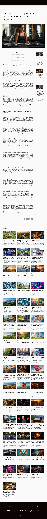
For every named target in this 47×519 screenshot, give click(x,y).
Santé (16, 510)
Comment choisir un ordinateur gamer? (36, 475)
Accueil (3, 7)
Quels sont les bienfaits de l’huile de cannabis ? (40, 76)
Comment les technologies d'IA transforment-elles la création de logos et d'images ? (37, 359)
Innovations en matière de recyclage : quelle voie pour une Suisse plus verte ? (23, 259)
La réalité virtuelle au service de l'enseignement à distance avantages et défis (23, 309)
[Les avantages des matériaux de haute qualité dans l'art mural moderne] (9, 368)
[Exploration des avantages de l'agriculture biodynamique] (9, 335)
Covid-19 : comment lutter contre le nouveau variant (37, 441)
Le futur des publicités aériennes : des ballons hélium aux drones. (36, 376)
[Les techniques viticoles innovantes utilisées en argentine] (9, 385)
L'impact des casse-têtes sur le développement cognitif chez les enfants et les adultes (23, 376)
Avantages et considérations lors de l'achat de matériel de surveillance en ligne (8, 359)
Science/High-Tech (8, 7)
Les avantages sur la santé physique (17, 58)
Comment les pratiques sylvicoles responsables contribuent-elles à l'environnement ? (22, 242)
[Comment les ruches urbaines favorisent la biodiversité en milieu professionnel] (37, 301)
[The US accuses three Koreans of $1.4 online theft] (23, 402)
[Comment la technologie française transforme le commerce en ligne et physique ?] (9, 251)
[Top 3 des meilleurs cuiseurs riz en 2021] (9, 402)
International (23, 510)
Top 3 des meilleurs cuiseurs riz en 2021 (8, 408)
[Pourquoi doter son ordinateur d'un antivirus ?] (23, 469)
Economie (9, 510)
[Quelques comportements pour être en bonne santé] (39, 54)
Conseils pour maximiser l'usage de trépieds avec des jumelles (23, 342)
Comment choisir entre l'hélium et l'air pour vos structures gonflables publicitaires (37, 343)
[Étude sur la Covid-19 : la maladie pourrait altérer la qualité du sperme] (37, 452)
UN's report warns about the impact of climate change (37, 409)
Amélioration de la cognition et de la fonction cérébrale (17, 55)
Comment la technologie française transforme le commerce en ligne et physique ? (9, 259)
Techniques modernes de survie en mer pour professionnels (37, 275)
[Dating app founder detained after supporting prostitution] (23, 418)
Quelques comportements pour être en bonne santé (40, 59)
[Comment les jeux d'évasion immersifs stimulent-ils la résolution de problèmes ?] (37, 235)
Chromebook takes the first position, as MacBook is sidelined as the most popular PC (9, 426)
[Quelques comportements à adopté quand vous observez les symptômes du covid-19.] (39, 87)
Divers (37, 510)
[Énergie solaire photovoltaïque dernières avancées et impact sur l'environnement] (9, 301)
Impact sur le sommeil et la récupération (17, 57)
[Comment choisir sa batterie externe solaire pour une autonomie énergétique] (23, 318)
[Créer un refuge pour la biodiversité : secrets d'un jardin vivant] (9, 235)
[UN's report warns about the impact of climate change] (37, 402)
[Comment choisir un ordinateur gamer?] (37, 469)
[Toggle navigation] (2, 2)
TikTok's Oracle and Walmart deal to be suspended (7, 476)
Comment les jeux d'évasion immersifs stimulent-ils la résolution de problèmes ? (37, 242)
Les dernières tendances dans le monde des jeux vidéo (37, 292)
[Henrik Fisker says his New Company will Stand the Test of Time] (37, 418)
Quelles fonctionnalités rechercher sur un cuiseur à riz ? (9, 493)
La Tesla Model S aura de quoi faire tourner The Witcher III (9, 459)
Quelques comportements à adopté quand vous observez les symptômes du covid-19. (40, 93)
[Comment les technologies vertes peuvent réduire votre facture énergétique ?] (23, 285)
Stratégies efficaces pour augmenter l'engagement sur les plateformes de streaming (9, 326)
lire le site (27, 162)
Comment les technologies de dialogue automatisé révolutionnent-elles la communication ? (9, 292)
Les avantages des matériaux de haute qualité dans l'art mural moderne (9, 376)
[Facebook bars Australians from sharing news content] (9, 435)
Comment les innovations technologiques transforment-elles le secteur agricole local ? (9, 276)
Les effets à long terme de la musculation (17, 60)
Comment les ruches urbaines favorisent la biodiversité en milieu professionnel (36, 309)
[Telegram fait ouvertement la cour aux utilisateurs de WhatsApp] (23, 452)
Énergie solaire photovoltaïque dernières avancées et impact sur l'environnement (9, 309)
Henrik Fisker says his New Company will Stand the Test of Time (37, 426)
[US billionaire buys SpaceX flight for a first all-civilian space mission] (23, 435)
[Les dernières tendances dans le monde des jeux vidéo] (37, 285)
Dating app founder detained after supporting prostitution (23, 426)
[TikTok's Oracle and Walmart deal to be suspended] (9, 469)
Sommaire (18, 52)
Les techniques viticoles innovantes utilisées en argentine (8, 392)
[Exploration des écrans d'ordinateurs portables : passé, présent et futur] (37, 251)
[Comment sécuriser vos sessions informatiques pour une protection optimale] (23, 352)
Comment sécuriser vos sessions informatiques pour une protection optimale (22, 359)
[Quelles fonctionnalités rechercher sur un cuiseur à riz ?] (9, 485)
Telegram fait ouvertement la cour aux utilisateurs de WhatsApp (23, 459)
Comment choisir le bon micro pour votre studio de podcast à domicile (37, 392)
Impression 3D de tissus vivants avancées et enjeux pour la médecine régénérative (37, 326)
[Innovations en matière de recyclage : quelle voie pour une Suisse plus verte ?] (23, 251)
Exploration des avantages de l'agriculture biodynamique (9, 342)
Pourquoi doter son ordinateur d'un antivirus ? (23, 475)
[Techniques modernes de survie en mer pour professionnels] (37, 268)
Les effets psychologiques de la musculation (18, 54)
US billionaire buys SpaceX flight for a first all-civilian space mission (23, 442)
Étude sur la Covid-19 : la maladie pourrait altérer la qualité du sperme (37, 459)
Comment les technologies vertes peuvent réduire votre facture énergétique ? (23, 292)
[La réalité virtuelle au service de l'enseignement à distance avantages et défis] (23, 301)
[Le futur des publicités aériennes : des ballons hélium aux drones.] (37, 368)
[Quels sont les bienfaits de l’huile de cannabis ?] (39, 71)
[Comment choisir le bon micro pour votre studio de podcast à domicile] (37, 385)
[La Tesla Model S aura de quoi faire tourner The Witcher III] (9, 452)
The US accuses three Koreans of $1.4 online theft (22, 409)
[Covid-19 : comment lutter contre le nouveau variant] (37, 435)
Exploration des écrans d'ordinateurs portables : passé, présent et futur (37, 259)
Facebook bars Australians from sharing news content (9, 441)
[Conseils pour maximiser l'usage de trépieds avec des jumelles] (23, 335)
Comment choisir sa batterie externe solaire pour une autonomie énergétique (22, 326)
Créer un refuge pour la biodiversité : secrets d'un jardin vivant (9, 242)
